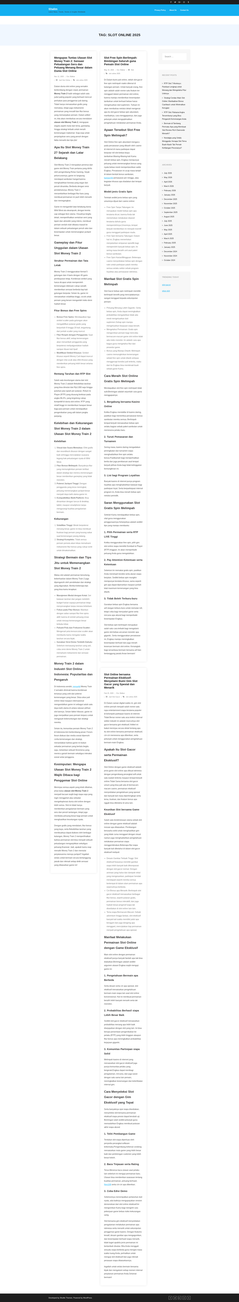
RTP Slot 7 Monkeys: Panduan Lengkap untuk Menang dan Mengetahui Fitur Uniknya (174, 88)
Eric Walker (71, 76)
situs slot (166, 291)
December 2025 (170, 199)
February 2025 (170, 243)
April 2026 (168, 182)
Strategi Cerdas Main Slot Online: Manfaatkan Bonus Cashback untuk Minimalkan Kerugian (173, 103)
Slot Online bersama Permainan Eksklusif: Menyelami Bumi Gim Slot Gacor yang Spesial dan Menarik (120, 681)
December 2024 (170, 251)
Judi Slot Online (64, 80)
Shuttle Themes (66, 1298)
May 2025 (168, 230)
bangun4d (108, 178)
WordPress (87, 1298)
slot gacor (166, 285)
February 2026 (170, 190)
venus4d (76, 686)
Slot (132, 70)
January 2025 (169, 247)
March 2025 (169, 238)
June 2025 (168, 225)
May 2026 (168, 177)
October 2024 (169, 260)
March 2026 (169, 186)
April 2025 (168, 234)
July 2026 (168, 173)
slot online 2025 (82, 80)
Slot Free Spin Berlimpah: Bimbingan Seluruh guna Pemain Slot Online (120, 61)
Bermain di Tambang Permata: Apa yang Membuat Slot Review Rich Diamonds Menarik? (174, 128)
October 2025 (169, 208)
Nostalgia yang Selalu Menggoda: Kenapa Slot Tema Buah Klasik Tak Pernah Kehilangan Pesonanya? (174, 143)
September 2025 (170, 212)
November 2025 (170, 203)
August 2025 (169, 217)
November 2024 (170, 256)
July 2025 (168, 221)
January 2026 (169, 195)
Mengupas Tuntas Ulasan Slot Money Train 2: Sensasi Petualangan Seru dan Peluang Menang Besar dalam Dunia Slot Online (73, 64)
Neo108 (107, 1184)
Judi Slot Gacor (114, 697)
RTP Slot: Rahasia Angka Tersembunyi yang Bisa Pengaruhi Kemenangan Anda (174, 115)
